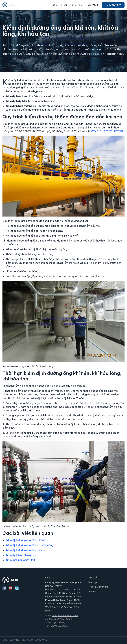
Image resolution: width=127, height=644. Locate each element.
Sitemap (92, 582)
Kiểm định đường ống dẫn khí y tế (25, 550)
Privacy (92, 591)
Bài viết (93, 5)
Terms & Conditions (98, 586)
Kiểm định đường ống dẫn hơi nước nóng (29, 545)
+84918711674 (113, 5)
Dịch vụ (77, 5)
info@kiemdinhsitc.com (65, 615)
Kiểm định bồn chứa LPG (20, 559)
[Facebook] (4, 588)
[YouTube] (10, 588)
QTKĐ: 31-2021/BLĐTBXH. (107, 131)
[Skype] (17, 588)
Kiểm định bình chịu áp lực (21, 555)
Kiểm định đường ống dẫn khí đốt (25, 540)
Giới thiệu (60, 5)
